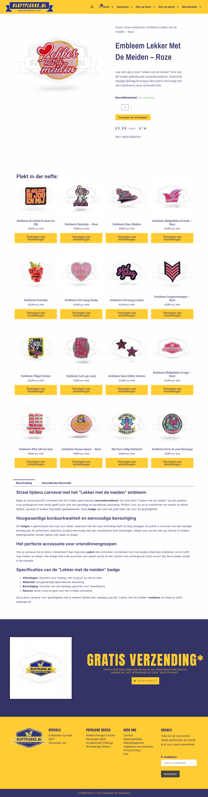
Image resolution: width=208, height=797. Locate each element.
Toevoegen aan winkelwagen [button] (35, 238)
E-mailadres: (169, 756)
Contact (128, 735)
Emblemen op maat (60, 735)
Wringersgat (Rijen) (98, 746)
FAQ (126, 754)
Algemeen (123, 6)
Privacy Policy (132, 750)
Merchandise (189, 6)
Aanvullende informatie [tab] (56, 483)
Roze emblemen (135, 27)
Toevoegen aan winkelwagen (133, 117)
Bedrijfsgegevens (134, 742)
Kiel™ (52, 739)
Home (106, 6)
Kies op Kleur (143, 6)
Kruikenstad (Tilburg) (99, 742)
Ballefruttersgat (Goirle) (100, 735)
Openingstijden (133, 739)
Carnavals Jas (57, 742)
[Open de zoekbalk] (92, 7)
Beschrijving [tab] (24, 483)
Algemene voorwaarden (138, 746)
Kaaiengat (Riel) (96, 739)
